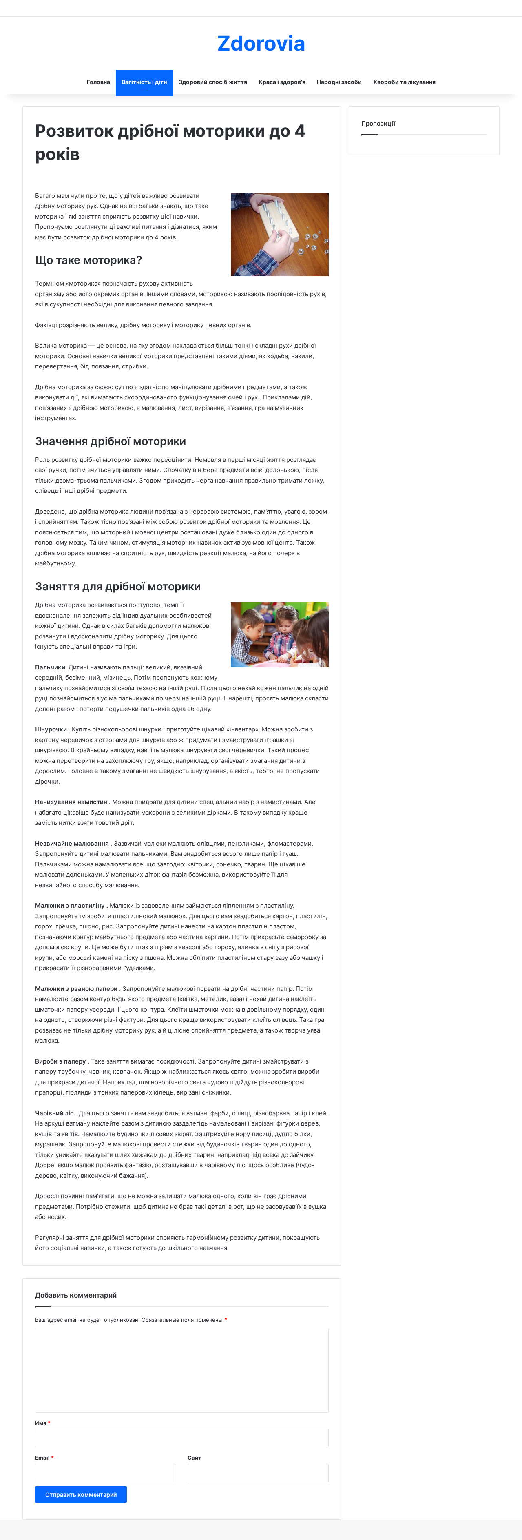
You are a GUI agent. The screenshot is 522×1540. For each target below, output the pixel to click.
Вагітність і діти (144, 81)
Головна (98, 81)
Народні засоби (339, 81)
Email (44, 1457)
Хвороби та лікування (404, 81)
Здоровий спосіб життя (213, 81)
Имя (43, 1423)
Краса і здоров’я (282, 81)
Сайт (194, 1457)
